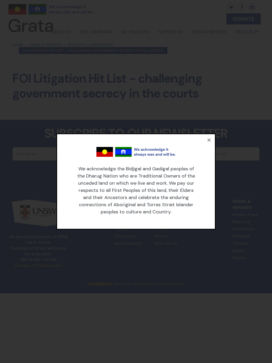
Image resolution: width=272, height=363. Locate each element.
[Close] (209, 140)
